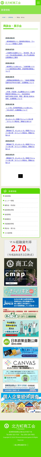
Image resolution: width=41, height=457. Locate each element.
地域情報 (8, 214)
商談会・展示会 (10, 228)
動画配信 (8, 219)
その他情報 (8, 233)
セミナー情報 (9, 201)
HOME (3, 17)
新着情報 (8, 196)
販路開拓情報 (9, 210)
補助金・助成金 (10, 205)
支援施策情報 (9, 224)
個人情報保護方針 (20, 445)
